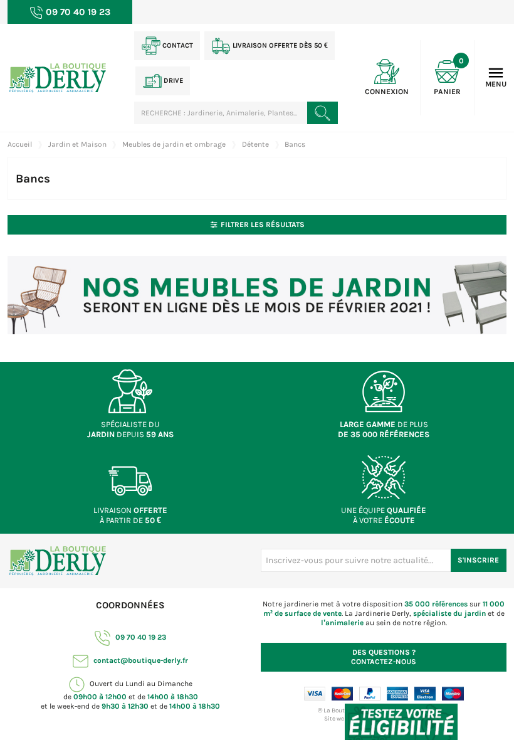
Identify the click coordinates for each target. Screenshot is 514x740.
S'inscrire (478, 560)
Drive (172, 81)
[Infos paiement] (384, 693)
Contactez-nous (383, 657)
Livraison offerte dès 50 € (279, 45)
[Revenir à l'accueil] (58, 77)
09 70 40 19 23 (139, 637)
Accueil (20, 144)
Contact (176, 45)
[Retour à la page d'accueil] (58, 560)
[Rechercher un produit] (322, 113)
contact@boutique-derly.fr (140, 660)
